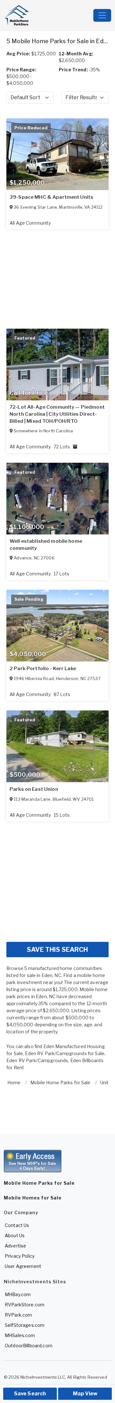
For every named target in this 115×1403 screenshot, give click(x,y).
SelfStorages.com (24, 1325)
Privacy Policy (19, 1256)
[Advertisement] (57, 879)
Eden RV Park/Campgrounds (37, 1060)
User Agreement (23, 1266)
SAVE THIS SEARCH (57, 949)
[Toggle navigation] (102, 15)
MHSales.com (20, 1335)
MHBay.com (18, 1294)
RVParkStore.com (24, 1304)
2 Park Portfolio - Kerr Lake (43, 668)
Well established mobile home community (46, 544)
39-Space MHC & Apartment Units (51, 197)
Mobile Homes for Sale (33, 1197)
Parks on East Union (34, 789)
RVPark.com (18, 1315)
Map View (85, 1394)
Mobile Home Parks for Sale (39, 1183)
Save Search (30, 1394)
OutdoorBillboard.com (28, 1345)
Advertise (15, 1245)
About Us (15, 1235)
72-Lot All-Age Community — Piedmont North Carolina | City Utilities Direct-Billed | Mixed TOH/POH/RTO (57, 414)
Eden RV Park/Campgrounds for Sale (64, 1053)
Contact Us (17, 1225)
